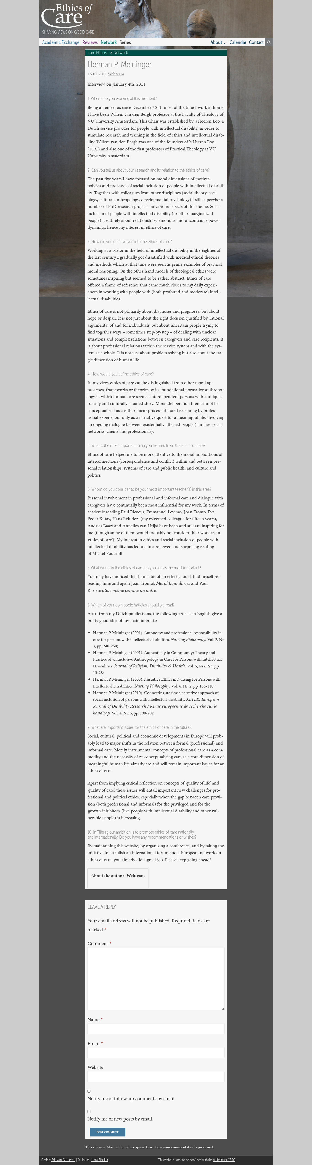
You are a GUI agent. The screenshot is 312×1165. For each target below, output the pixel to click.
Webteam (116, 74)
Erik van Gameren (63, 1160)
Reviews (90, 42)
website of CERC (224, 1160)
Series (125, 42)
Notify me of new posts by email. (120, 1118)
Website (95, 1067)
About (216, 42)
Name (95, 1019)
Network (109, 42)
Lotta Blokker (99, 1160)
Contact (256, 42)
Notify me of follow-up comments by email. (131, 1098)
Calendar (238, 42)
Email (95, 1043)
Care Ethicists (98, 52)
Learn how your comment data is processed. (180, 1147)
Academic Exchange (60, 42)
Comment (99, 943)
